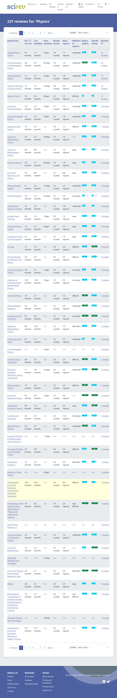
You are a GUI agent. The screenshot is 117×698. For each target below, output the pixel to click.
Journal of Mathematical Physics (13, 140)
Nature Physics (13, 96)
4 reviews (105, 206)
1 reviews (105, 462)
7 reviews (105, 126)
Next (50, 33)
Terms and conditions (47, 681)
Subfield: (73, 33)
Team (9, 680)
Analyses (43, 4)
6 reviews (105, 137)
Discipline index (31, 684)
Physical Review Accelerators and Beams (14, 260)
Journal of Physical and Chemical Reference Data (15, 574)
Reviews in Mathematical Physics (13, 329)
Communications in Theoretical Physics (14, 538)
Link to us (11, 687)
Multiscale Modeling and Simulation (13, 561)
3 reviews (105, 247)
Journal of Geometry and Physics (13, 176)
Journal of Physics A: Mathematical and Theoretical (15, 439)
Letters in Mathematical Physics (13, 153)
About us (32, 4)
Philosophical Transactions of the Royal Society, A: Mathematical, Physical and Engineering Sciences (14, 602)
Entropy (10, 247)
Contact (10, 691)
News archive (48, 676)
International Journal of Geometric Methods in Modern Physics (14, 633)
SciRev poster (13, 684)
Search (90, 4)
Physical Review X (14, 196)
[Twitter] (108, 681)
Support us (69, 5)
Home (100, 7)
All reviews (52, 5)
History (10, 676)
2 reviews (105, 296)
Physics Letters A (14, 162)
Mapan (10, 584)
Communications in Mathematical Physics (14, 66)
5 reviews (105, 173)
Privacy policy (48, 686)
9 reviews (105, 106)
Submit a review (60, 7)
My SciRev (81, 5)
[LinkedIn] (104, 681)
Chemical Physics (14, 296)
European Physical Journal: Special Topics (15, 452)
